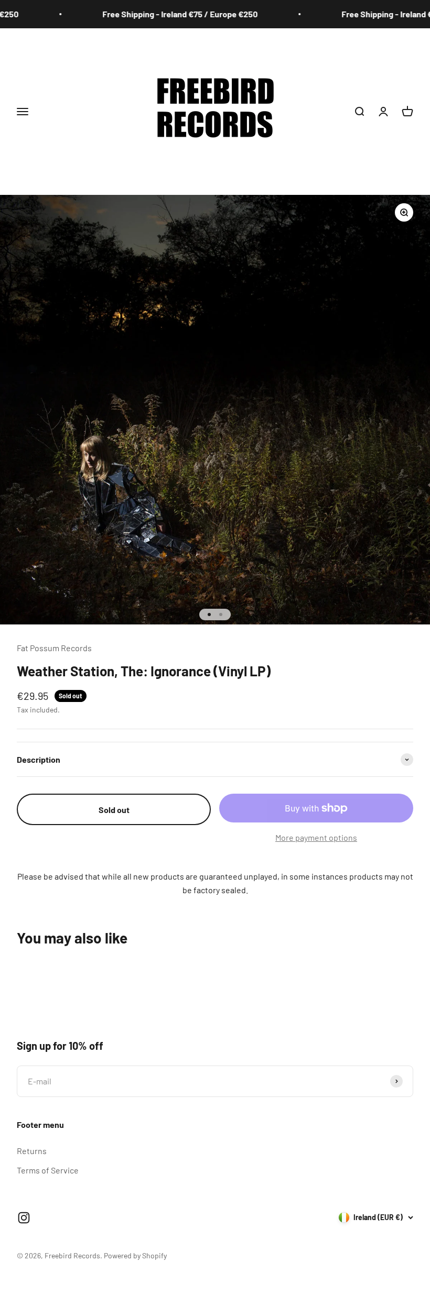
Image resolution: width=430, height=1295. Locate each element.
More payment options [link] (316, 837)
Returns (32, 1151)
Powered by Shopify (135, 1255)
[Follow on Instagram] (24, 1218)
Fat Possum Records (54, 648)
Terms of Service (48, 1170)
